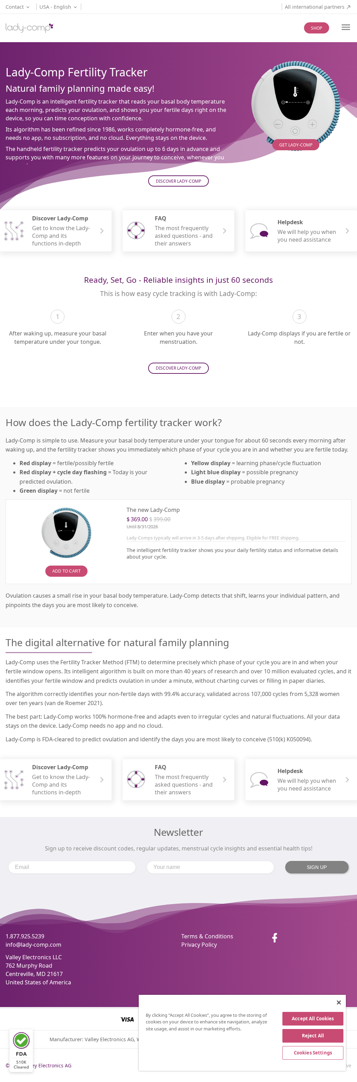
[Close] (339, 1002)
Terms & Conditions (207, 936)
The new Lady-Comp (153, 510)
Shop (316, 28)
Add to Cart (66, 571)
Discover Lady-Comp (178, 181)
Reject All (313, 1035)
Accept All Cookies (313, 1018)
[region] (242, 1033)
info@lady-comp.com (33, 944)
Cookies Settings (313, 1053)
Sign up (317, 867)
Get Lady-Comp (295, 145)
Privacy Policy (199, 944)
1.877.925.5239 (25, 936)
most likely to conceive (107, 605)
